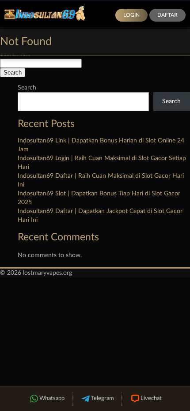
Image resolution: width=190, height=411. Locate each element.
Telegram (102, 398)
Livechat (151, 398)
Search (27, 88)
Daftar (167, 15)
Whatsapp (52, 398)
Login (131, 15)
